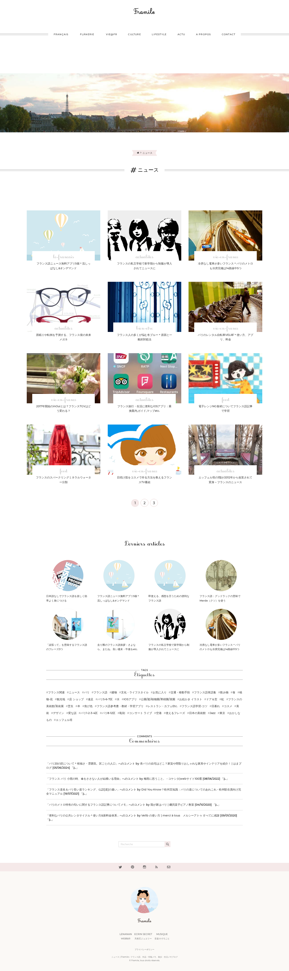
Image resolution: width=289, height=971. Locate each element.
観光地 (61, 699)
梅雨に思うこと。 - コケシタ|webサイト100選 (173, 778)
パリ (86, 692)
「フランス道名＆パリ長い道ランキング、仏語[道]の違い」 (83, 789)
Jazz (212, 713)
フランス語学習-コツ (194, 706)
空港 (159, 713)
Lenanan (126, 936)
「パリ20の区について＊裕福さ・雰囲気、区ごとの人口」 (82, 763)
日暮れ (216, 706)
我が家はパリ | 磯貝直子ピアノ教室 (172, 804)
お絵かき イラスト (190, 699)
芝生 (70, 706)
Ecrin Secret (143, 936)
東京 (222, 713)
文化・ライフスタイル (135, 692)
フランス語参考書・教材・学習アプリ (120, 706)
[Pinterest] (132, 867)
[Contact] (169, 867)
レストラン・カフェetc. (163, 706)
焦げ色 (88, 706)
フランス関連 (56, 692)
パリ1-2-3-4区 (89, 713)
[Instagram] (144, 867)
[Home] (140, 153)
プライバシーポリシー (144, 949)
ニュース (74, 692)
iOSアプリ (130, 699)
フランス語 (100, 692)
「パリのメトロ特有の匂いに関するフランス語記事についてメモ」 (87, 804)
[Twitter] (120, 867)
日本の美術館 (197, 713)
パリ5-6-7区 (105, 699)
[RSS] (156, 867)
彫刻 (122, 713)
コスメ (228, 706)
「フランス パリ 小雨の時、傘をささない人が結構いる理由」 (84, 778)
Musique (162, 936)
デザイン (58, 713)
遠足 (90, 699)
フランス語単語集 (205, 692)
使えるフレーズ (175, 713)
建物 (114, 692)
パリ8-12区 (108, 713)
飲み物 (224, 692)
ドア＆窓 (211, 699)
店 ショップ (76, 699)
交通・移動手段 (180, 692)
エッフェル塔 (64, 720)
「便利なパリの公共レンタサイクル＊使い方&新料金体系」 (83, 815)
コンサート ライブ (140, 713)
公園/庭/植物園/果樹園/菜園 (158, 699)
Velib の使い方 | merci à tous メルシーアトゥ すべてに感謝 (180, 815)
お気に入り (160, 692)
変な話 (72, 713)
